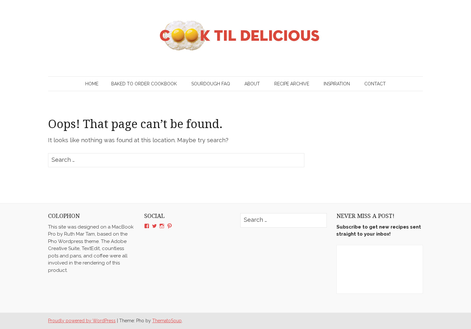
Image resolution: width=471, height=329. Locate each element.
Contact (375, 83)
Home (91, 83)
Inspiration (337, 83)
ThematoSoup (167, 320)
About (252, 83)
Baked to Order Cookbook (144, 83)
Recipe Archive (291, 83)
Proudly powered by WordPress (82, 320)
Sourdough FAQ (210, 83)
